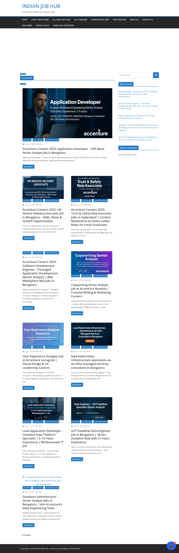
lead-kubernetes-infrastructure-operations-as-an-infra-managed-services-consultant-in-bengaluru (91, 362)
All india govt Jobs (61, 19)
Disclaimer (27, 25)
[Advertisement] (89, 47)
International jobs (100, 19)
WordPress (75, 548)
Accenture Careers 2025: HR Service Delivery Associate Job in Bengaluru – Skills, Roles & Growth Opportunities (43, 215)
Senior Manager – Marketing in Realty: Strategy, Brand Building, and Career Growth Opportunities (137, 94)
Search (156, 75)
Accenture (27, 140)
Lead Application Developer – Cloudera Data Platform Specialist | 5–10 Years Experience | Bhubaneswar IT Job (43, 438)
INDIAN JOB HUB (41, 6)
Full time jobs (80, 19)
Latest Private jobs (40, 19)
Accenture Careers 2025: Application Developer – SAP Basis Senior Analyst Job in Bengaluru (63, 150)
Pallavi (40, 144)
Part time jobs (119, 19)
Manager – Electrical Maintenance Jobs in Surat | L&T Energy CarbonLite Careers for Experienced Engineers (138, 127)
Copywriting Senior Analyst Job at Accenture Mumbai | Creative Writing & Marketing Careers (91, 290)
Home (24, 19)
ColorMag (63, 548)
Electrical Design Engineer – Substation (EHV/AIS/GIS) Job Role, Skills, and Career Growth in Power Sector (138, 106)
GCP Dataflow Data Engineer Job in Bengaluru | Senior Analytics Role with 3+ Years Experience (91, 436)
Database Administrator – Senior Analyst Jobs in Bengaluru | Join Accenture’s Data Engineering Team (42, 502)
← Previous (25, 535)
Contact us (147, 19)
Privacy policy (42, 25)
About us (134, 19)
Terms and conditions (63, 25)
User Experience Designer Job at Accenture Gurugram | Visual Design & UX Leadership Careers (43, 362)
